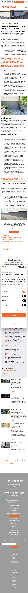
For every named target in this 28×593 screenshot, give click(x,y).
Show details (20, 310)
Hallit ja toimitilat (14, 561)
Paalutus (14, 558)
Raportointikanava (14, 534)
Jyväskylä (14, 576)
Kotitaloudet (13, 370)
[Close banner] (25, 267)
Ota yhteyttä (13, 510)
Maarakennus (14, 560)
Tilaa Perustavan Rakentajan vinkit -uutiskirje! (14, 540)
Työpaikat (14, 569)
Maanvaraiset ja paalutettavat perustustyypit (11, 237)
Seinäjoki (14, 584)
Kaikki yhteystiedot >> (7, 373)
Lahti (14, 578)
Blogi (14, 566)
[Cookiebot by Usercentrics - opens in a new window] (18, 267)
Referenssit (14, 567)
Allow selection (14, 320)
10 (7, 463)
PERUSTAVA (3, 1)
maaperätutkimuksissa (10, 328)
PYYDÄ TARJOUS (19, 1)
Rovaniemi (14, 583)
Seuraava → (12, 463)
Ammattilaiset (5, 370)
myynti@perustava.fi (14, 508)
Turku (14, 587)
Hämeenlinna (14, 574)
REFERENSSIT (10, 1)
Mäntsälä (14, 580)
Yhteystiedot (14, 570)
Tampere (14, 585)
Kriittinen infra (14, 562)
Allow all (14, 315)
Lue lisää (13, 391)
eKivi (14, 557)
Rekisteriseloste (14, 530)
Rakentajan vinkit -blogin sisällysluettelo (10, 245)
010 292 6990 (10, 507)
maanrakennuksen (9, 335)
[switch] (24, 296)
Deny (14, 324)
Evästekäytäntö (14, 529)
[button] (14, 487)
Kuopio (14, 577)
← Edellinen (6, 460)
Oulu (14, 581)
